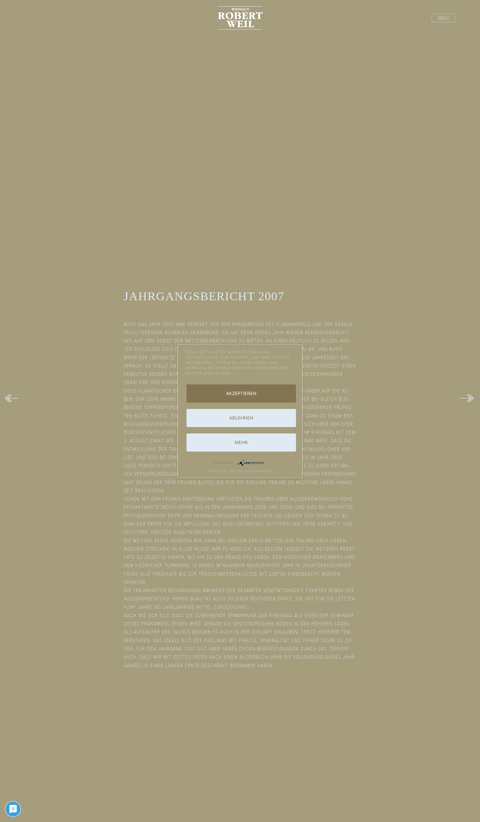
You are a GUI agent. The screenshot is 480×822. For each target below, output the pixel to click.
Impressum (216, 470)
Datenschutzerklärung (251, 470)
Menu (443, 18)
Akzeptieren (241, 393)
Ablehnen (241, 418)
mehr (241, 442)
